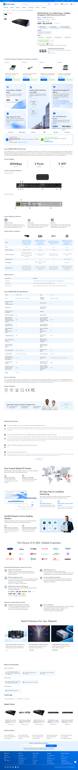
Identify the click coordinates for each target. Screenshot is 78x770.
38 (57, 722)
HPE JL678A (20, 738)
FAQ (33, 758)
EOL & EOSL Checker (51, 763)
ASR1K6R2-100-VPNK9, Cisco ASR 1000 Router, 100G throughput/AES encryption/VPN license (40, 242)
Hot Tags (34, 761)
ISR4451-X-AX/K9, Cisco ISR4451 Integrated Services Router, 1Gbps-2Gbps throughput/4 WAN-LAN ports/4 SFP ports (39, 721)
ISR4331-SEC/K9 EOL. (23, 142)
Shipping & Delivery (22, 758)
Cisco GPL (49, 757)
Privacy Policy (21, 760)
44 (47, 19)
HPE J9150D (49, 738)
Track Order (62, 1)
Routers (8, 10)
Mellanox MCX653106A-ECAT (38, 736)
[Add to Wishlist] (52, 41)
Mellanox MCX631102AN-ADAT (38, 735)
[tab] (39, 412)
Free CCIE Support (50, 755)
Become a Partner (64, 757)
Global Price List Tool (51, 758)
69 (71, 722)
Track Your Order (10, 124)
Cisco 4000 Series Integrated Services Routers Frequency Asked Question (14, 673)
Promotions (31, 7)
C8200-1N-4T (48, 142)
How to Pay (12, 595)
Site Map (34, 763)
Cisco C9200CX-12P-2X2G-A (66, 738)
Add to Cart (8, 79)
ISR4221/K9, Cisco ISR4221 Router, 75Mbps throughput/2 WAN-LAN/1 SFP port (67, 721)
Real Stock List (21, 755)
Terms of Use (35, 760)
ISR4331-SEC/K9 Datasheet (12, 690)
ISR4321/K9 (49, 37)
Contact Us (57, 1)
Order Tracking (50, 761)
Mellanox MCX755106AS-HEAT (52, 735)
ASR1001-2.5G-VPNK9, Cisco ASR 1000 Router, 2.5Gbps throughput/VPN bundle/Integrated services (67, 242)
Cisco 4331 (25, 698)
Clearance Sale (64, 760)
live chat (40, 382)
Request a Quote (16, 79)
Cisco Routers (13, 10)
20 (28, 722)
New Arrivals (63, 758)
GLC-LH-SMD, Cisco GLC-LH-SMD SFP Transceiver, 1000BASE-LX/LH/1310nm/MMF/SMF (30, 74)
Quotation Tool (49, 760)
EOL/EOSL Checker (45, 503)
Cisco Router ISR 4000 (21, 10)
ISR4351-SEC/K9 (58, 37)
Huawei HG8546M (64, 736)
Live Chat (66, 407)
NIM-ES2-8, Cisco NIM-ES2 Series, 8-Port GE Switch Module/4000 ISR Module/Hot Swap (65, 74)
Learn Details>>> (51, 749)
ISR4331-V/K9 (68, 37)
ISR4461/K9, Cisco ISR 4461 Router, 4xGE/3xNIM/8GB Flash (25, 721)
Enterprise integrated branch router (11, 698)
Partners (37, 7)
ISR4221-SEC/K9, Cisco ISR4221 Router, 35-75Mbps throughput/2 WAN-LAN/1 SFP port (47, 74)
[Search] (48, 4)
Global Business (7, 760)
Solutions (24, 7)
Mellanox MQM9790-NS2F (23, 735)
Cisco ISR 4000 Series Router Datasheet (30, 673)
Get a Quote (66, 404)
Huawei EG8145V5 (36, 738)
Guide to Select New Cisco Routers (31, 682)
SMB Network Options (65, 761)
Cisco (41, 17)
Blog (5, 758)
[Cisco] (40, 236)
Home (4, 10)
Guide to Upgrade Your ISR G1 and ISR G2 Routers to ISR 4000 (14, 682)
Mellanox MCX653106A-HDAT (23, 736)
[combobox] (35, 4)
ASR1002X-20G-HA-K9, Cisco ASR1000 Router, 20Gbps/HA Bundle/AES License (53, 242)
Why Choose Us (7, 757)
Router (18, 698)
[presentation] (3, 716)
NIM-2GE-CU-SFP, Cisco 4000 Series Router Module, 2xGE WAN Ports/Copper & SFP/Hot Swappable (12, 74)
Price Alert (57, 23)
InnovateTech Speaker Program (66, 763)
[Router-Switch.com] (11, 4)
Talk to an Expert (51, 53)
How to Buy (35, 757)
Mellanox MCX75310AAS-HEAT (66, 735)
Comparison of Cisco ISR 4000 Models (48, 673)
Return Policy (13, 583)
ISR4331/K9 (40, 37)
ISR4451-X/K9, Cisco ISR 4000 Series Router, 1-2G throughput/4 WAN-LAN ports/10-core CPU (10, 721)
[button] (5, 14)
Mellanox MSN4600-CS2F (51, 736)
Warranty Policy (13, 609)
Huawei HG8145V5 (7, 738)
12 (43, 722)
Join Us (62, 755)
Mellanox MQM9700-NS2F (9, 735)
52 (14, 722)
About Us (44, 7)
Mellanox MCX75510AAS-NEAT (10, 736)
